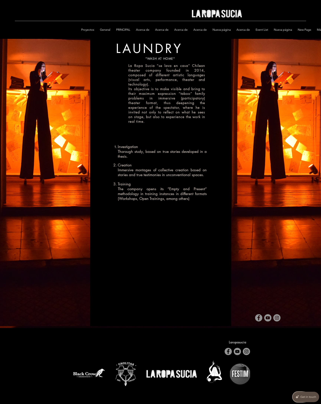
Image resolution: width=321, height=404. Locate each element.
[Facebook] (258, 317)
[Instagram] (277, 317)
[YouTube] (267, 317)
